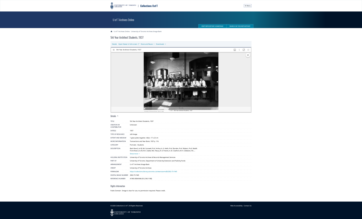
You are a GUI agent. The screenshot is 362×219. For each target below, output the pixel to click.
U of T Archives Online (122, 31)
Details (114, 44)
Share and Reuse (147, 44)
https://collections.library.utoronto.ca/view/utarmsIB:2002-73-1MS (153, 171)
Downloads (160, 44)
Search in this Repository (239, 26)
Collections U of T (122, 206)
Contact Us (248, 206)
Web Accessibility (236, 206)
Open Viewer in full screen (127, 44)
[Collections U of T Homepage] (111, 31)
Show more (134, 154)
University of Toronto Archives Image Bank (146, 31)
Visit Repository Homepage (212, 26)
